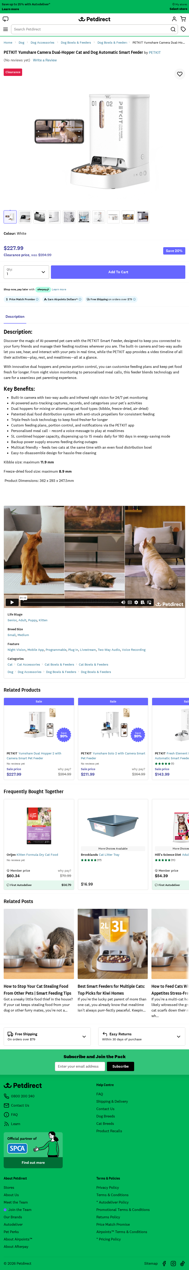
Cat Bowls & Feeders (59, 664)
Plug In (73, 650)
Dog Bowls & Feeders (61, 672)
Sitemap (151, 1263)
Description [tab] (15, 316)
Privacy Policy (107, 1187)
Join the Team (20, 1209)
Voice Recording (133, 650)
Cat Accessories (28, 664)
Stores (9, 1187)
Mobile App (35, 650)
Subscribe (120, 1066)
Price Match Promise (113, 1224)
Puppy (32, 620)
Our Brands (13, 1217)
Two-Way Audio (109, 650)
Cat (10, 664)
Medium (23, 635)
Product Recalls (109, 1131)
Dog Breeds (105, 1116)
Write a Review (45, 60)
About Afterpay (16, 1246)
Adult (22, 620)
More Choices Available (112, 848)
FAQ (99, 1094)
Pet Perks (11, 1231)
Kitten (43, 620)
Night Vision (17, 650)
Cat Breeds (105, 1123)
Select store (178, 9)
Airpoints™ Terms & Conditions (121, 1231)
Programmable (56, 650)
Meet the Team (16, 1202)
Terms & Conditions (112, 1194)
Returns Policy (108, 1217)
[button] (5, 19)
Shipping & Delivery (112, 1101)
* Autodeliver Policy (112, 1202)
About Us (11, 1194)
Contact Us (105, 1108)
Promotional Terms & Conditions (123, 1209)
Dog (10, 672)
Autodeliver (13, 1224)
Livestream (88, 650)
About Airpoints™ (18, 1239)
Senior (12, 620)
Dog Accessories (29, 672)
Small (12, 635)
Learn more (10, 9)
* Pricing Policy (108, 1239)
